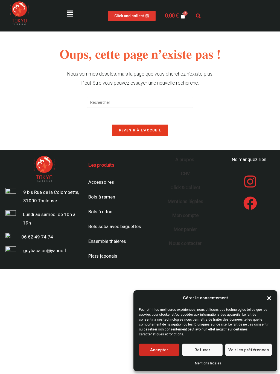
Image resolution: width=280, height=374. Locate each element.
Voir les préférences (248, 349)
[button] (269, 298)
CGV (185, 173)
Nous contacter (185, 243)
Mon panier (185, 229)
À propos (184, 159)
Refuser (202, 349)
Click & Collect (185, 187)
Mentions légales (208, 363)
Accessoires (101, 182)
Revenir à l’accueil (140, 130)
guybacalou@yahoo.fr (45, 250)
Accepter (159, 349)
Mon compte (185, 215)
